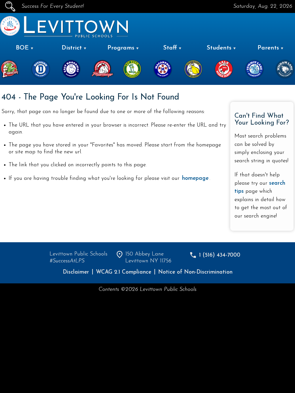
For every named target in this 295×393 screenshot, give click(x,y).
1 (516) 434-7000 (219, 255)
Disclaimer (76, 272)
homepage (195, 178)
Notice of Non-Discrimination (195, 272)
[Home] (10, 34)
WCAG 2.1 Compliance (123, 272)
